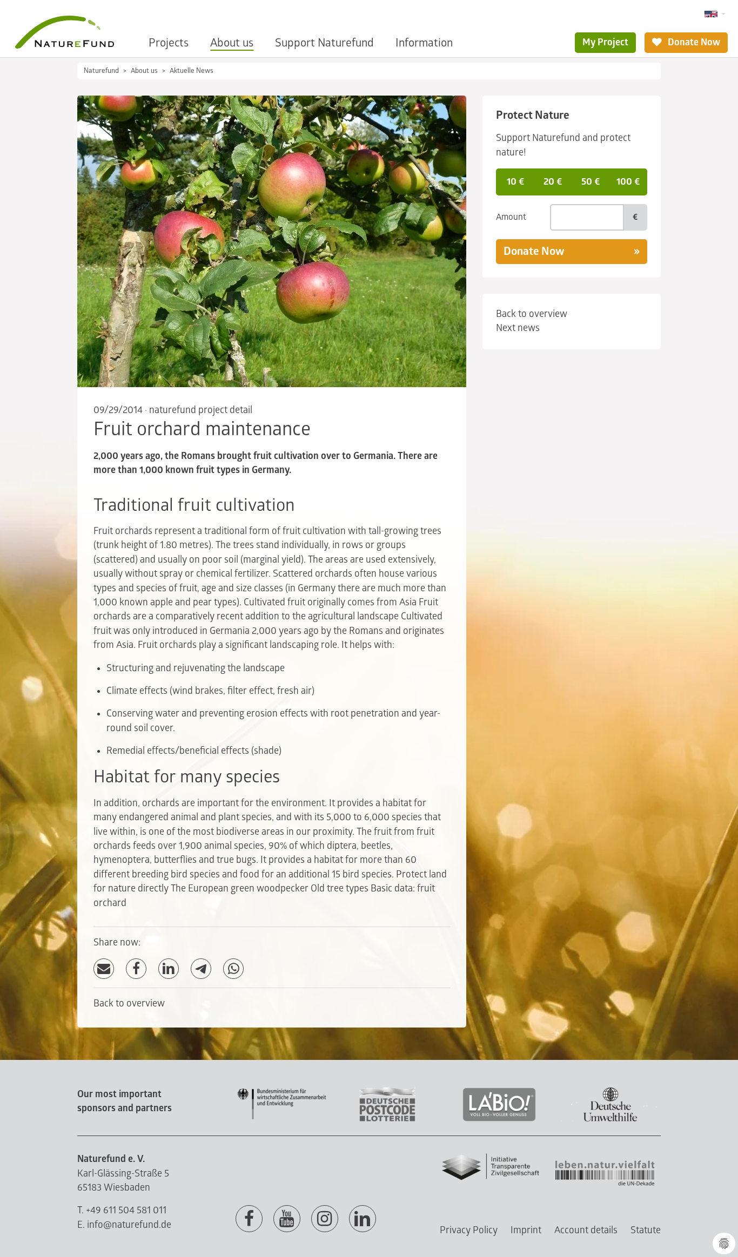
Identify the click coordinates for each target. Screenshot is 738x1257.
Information (424, 43)
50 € (590, 181)
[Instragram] (324, 1219)
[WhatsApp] (233, 969)
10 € (515, 181)
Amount (511, 217)
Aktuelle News (191, 70)
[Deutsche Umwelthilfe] (610, 1119)
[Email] (103, 969)
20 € (553, 181)
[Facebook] (136, 969)
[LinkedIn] (168, 969)
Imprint (526, 1230)
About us (231, 43)
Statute (645, 1230)
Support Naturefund (324, 43)
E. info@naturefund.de (124, 1225)
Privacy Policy (469, 1230)
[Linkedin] (362, 1219)
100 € (628, 181)
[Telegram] (201, 969)
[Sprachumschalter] (715, 14)
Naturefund (101, 70)
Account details (586, 1230)
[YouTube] (286, 1219)
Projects (169, 43)
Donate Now (693, 42)
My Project (605, 42)
